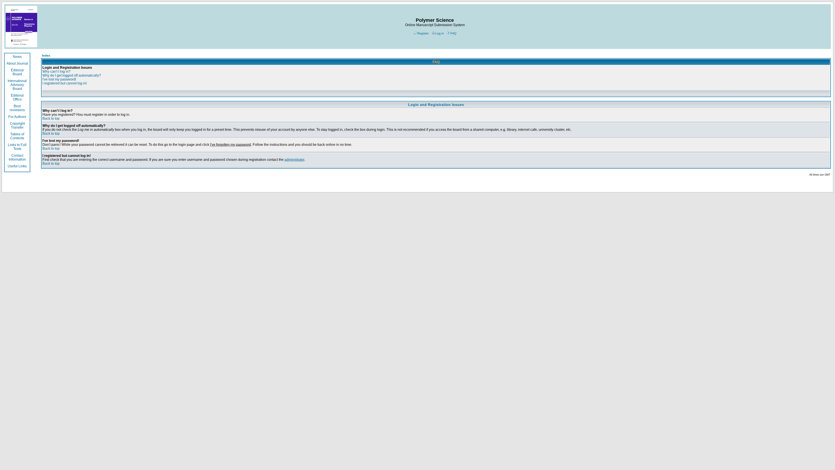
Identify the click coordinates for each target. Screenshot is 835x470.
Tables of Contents (17, 136)
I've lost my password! (59, 79)
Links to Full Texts (17, 147)
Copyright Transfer (17, 125)
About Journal (17, 63)
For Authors (17, 117)
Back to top (51, 118)
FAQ (453, 33)
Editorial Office (17, 97)
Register (423, 33)
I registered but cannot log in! (64, 83)
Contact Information (17, 157)
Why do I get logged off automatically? (71, 75)
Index (46, 55)
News (17, 57)
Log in (439, 33)
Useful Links (17, 166)
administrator (294, 159)
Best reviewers (17, 108)
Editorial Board (17, 72)
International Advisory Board (17, 85)
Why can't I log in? (56, 71)
